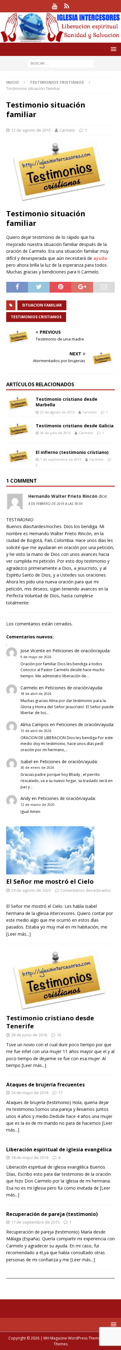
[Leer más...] (18, 934)
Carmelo (67, 130)
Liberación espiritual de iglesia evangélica (59, 1149)
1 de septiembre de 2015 (60, 459)
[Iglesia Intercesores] (60, 39)
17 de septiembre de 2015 (35, 1222)
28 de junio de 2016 (29, 1035)
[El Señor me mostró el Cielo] (60, 850)
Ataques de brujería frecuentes (45, 1084)
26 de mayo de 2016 (29, 1092)
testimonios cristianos (36, 317)
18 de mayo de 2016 (29, 1157)
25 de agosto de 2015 (57, 412)
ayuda (100, 258)
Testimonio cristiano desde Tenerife (50, 1022)
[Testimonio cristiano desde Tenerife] (60, 980)
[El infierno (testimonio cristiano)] (18, 456)
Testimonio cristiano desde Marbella (66, 402)
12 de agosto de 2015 (31, 130)
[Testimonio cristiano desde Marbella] (18, 403)
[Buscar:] (60, 63)
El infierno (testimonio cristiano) (72, 452)
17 (60, 1092)
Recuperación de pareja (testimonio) (52, 1214)
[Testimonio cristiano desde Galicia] (18, 430)
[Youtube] (54, 6)
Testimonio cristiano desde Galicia (75, 426)
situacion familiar (42, 305)
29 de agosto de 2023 (31, 890)
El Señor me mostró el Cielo (50, 881)
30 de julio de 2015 (55, 432)
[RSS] (66, 6)
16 (59, 1035)
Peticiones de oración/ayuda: (81, 651)
